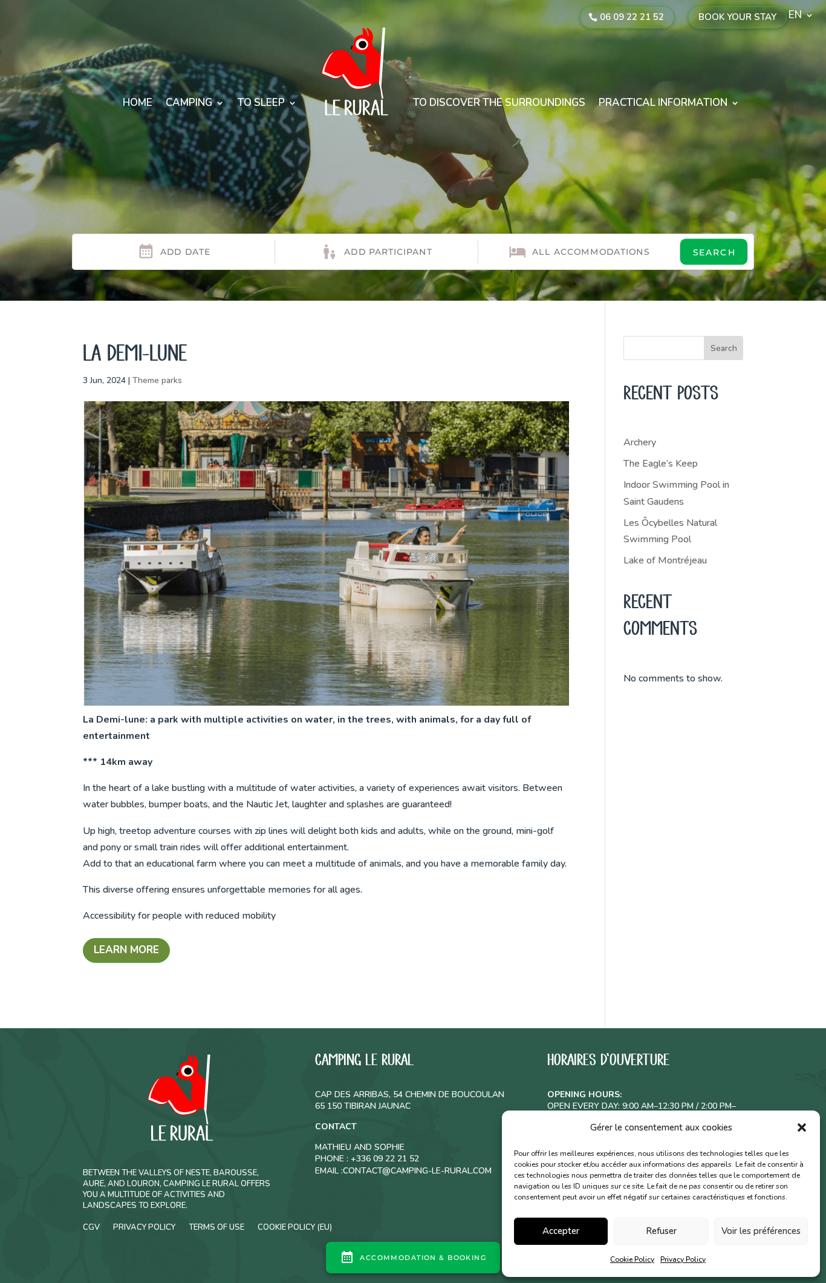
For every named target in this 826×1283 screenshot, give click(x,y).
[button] (802, 1127)
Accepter (560, 1231)
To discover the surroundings (499, 103)
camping (189, 103)
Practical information (663, 103)
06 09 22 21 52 (632, 17)
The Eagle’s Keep (660, 463)
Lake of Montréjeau (665, 560)
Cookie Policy (632, 1259)
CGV (91, 1227)
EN (795, 16)
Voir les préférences (761, 1231)
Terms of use (216, 1227)
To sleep (261, 103)
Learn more (126, 950)
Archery (639, 442)
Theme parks (157, 380)
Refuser (661, 1231)
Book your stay (737, 17)
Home (137, 103)
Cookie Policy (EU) (295, 1227)
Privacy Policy (683, 1259)
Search (724, 348)
